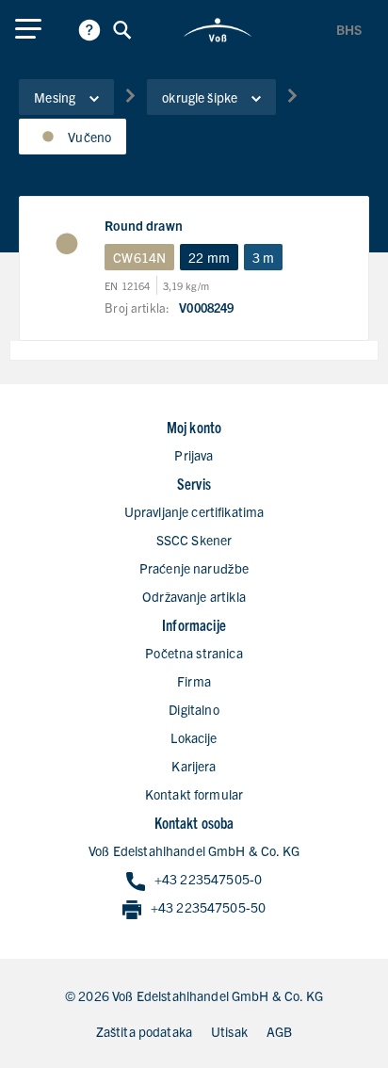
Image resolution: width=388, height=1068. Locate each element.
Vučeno (89, 136)
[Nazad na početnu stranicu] (217, 30)
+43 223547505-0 (208, 878)
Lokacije (193, 737)
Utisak (229, 1031)
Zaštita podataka (144, 1031)
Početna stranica (193, 652)
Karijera (193, 765)
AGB (279, 1031)
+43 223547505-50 (208, 906)
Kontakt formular (194, 793)
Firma (194, 680)
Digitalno (193, 709)
